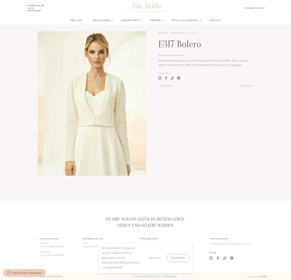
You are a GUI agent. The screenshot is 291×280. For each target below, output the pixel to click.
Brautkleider (101, 20)
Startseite (163, 33)
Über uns (76, 20)
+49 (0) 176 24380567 (52, 255)
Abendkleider (129, 20)
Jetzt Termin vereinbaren (27, 273)
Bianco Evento (178, 33)
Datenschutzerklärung (51, 276)
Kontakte (215, 20)
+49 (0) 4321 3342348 (52, 246)
